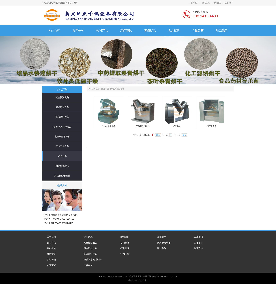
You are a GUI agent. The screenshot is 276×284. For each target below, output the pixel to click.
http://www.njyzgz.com (62, 223)
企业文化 (51, 265)
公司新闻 (124, 242)
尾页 (184, 135)
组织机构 (51, 248)
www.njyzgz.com (120, 276)
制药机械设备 (62, 166)
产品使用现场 (164, 242)
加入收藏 (206, 3)
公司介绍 (51, 242)
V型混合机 (177, 126)
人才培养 (198, 242)
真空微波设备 (62, 97)
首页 (103, 89)
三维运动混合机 (143, 126)
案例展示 (161, 236)
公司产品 (111, 89)
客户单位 (161, 248)
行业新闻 (124, 248)
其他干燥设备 (62, 146)
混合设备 (62, 156)
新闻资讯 (124, 236)
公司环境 (51, 259)
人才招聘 (198, 236)
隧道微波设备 (62, 117)
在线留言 (217, 3)
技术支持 (124, 254)
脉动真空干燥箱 (62, 175)
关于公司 (51, 236)
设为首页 (194, 3)
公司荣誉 (51, 254)
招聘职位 (198, 248)
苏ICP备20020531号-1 (138, 280)
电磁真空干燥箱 (62, 136)
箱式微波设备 (62, 107)
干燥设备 (88, 265)
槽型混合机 (211, 126)
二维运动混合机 (108, 126)
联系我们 (228, 3)
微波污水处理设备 (62, 126)
